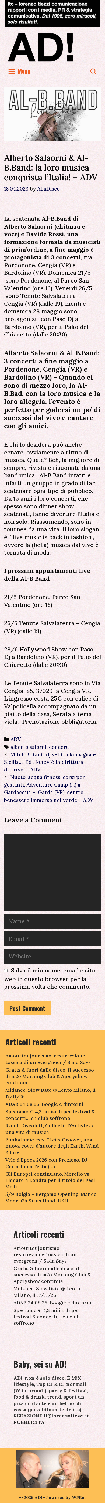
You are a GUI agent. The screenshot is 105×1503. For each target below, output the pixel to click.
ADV (15, 739)
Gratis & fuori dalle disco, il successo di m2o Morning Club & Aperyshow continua (49, 1076)
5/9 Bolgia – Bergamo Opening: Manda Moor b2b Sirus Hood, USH (51, 1197)
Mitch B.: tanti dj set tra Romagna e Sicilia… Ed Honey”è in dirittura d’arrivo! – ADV (50, 762)
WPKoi (79, 1497)
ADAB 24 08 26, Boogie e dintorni (44, 1104)
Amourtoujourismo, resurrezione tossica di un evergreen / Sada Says (48, 1059)
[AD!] (52, 46)
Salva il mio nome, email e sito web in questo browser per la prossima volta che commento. (50, 979)
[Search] (93, 71)
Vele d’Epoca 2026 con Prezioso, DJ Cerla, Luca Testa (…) (46, 1163)
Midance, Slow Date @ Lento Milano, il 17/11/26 (46, 1292)
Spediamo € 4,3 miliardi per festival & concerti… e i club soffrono (50, 1114)
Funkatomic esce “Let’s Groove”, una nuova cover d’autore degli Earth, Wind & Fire (52, 1146)
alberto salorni (28, 747)
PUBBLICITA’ (29, 1422)
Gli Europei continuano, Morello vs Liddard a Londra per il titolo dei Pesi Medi (50, 1180)
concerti (59, 747)
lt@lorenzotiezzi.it (66, 1416)
